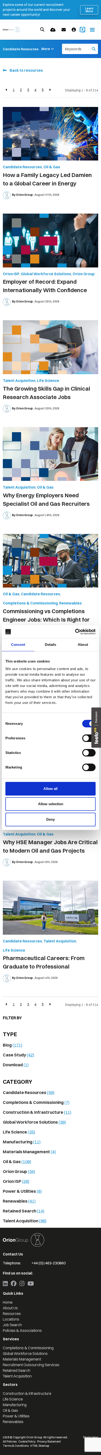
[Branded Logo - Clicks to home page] (11, 29)
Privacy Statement (49, 1441)
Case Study (18, 1055)
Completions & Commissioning (30, 603)
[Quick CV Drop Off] (53, 29)
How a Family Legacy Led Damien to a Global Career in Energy (47, 179)
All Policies (10, 1441)
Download (16, 1064)
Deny (50, 819)
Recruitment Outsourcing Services (31, 1364)
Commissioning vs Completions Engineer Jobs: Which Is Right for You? (46, 619)
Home (7, 1302)
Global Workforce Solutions (46, 273)
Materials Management (29, 1151)
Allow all (50, 789)
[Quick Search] (42, 29)
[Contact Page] (64, 29)
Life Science (48, 380)
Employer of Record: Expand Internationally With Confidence (45, 286)
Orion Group (84, 273)
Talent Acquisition (19, 380)
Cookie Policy (26, 1441)
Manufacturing (22, 1142)
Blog (12, 1045)
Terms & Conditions (16, 1445)
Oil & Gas (51, 167)
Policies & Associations (22, 1330)
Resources (12, 1313)
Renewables (70, 603)
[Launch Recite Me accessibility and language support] (82, 29)
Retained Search (23, 1211)
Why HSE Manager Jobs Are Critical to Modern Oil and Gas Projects (50, 846)
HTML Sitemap (39, 1445)
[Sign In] (74, 29)
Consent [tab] (18, 645)
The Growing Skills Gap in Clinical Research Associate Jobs (46, 392)
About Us (10, 1308)
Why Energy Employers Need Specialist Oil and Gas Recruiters (46, 499)
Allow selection (50, 804)
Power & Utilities (22, 1191)
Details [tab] (50, 645)
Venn (95, 1437)
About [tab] (83, 645)
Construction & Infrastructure (37, 1112)
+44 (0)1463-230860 (48, 1263)
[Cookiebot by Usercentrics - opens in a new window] (75, 632)
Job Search (12, 1324)
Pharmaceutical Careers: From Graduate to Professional (44, 962)
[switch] (89, 738)
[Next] (50, 90)
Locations (11, 1319)
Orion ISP (11, 273)
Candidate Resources (21, 49)
